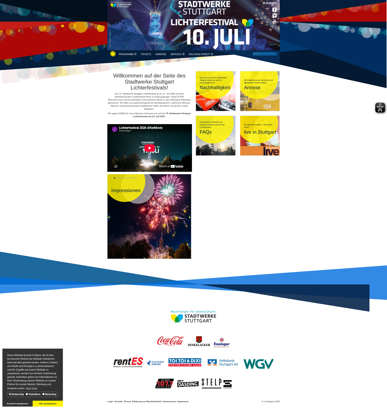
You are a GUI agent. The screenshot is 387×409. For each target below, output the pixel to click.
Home (114, 54)
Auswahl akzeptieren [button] (17, 403)
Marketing (50, 394)
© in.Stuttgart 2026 (271, 401)
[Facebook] (274, 10)
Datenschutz (169, 401)
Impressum (183, 401)
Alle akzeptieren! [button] (47, 403)
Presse (127, 401)
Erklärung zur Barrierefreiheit (147, 401)
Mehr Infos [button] (31, 388)
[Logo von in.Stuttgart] (269, 3)
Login (110, 401)
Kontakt (119, 401)
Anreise (160, 54)
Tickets (146, 54)
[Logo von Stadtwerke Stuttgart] (121, 4)
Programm (126, 54)
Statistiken (34, 394)
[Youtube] (274, 21)
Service (176, 54)
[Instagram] (274, 15)
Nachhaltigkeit (199, 54)
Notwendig (17, 394)
